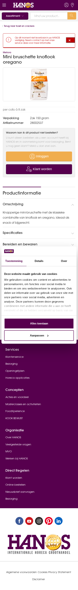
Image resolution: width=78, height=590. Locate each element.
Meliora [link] (7, 52)
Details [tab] (39, 260)
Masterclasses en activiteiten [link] (23, 404)
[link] (31, 5)
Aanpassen (37, 335)
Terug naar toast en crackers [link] (19, 26)
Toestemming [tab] (13, 260)
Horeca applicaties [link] (17, 378)
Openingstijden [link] (14, 371)
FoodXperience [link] (15, 411)
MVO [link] (8, 451)
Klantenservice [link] (14, 357)
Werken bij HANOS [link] (16, 458)
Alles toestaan (39, 323)
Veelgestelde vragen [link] (18, 444)
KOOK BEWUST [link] (14, 418)
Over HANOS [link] (13, 437)
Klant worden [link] (13, 478)
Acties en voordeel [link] (17, 397)
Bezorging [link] (11, 364)
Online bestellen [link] (15, 485)
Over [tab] (64, 260)
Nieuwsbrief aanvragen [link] (19, 492)
